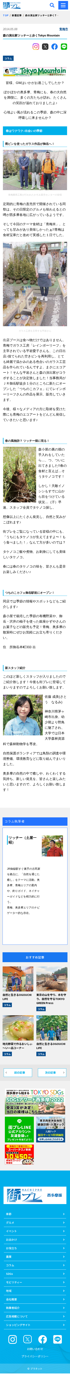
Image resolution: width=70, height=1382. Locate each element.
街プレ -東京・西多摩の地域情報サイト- (12, 5)
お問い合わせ (35, 1349)
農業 (8, 1257)
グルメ (10, 1222)
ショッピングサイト (18, 1325)
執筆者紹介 (13, 1308)
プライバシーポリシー (35, 1356)
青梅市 (63, 29)
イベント (11, 1231)
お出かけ (11, 1239)
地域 (8, 1291)
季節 (8, 1214)
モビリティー (14, 1282)
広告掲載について (17, 1316)
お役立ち (11, 1248)
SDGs (9, 1274)
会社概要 (11, 1299)
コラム (7, 1005)
